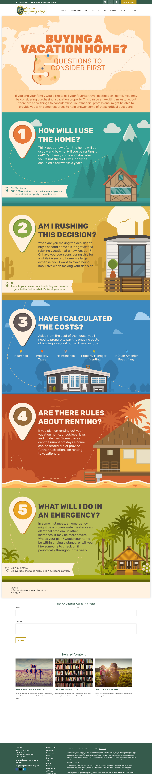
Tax (47, 761)
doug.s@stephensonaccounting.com (45, 2)
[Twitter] (105, 2)
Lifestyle (49, 766)
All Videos (49, 771)
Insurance (49, 758)
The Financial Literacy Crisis (67, 690)
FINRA (104, 767)
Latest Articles (51, 768)
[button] (64, 10)
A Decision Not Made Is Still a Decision (32, 690)
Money (48, 763)
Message (19, 621)
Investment (50, 753)
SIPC (108, 767)
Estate (48, 755)
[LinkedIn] (110, 2)
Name (18, 607)
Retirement (50, 750)
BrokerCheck (102, 749)
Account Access (128, 2)
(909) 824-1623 (23, 2)
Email (79, 607)
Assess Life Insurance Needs (107, 690)
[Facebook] (116, 2)
